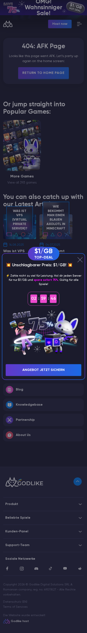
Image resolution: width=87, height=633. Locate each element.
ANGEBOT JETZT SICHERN (43, 370)
